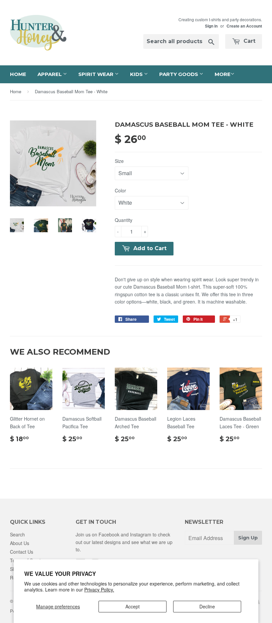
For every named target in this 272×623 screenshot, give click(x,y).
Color (120, 190)
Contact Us (21, 551)
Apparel (50, 74)
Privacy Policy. (99, 589)
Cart (248, 41)
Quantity (123, 220)
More (223, 74)
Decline (207, 606)
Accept (132, 606)
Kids (137, 74)
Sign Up (248, 538)
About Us (19, 543)
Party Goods (179, 74)
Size (119, 161)
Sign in (211, 26)
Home (18, 74)
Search (17, 534)
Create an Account (244, 26)
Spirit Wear (96, 74)
